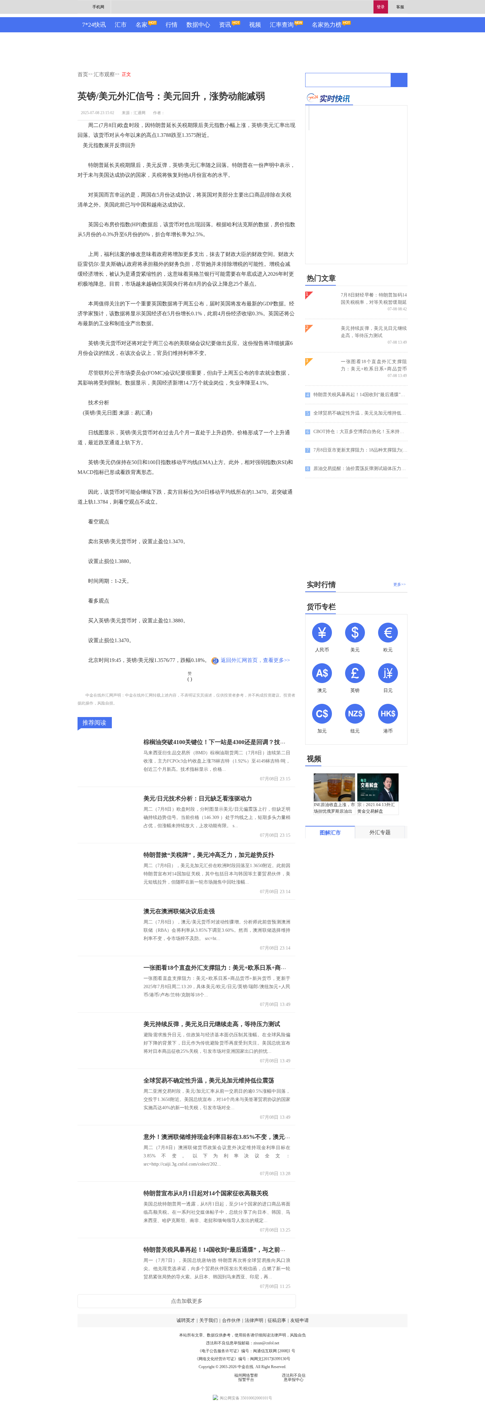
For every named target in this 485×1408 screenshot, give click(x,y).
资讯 (225, 24)
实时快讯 (329, 97)
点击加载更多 (187, 1301)
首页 (83, 74)
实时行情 (321, 584)
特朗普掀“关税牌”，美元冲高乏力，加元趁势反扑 (209, 855)
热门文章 (321, 278)
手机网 (98, 7)
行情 (172, 24)
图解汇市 (330, 832)
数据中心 (198, 24)
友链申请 (299, 1320)
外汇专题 (380, 832)
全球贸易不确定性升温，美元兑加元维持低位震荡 (209, 1080)
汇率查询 (282, 24)
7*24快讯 (94, 24)
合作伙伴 (231, 1320)
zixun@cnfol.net (266, 1343)
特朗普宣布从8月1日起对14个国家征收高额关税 (206, 1193)
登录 (381, 7)
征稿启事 (277, 1320)
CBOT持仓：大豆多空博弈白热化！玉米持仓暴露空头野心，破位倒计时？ (357, 431)
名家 (141, 24)
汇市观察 (104, 74)
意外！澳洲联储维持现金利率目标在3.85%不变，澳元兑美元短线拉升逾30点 (244, 1137)
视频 (255, 24)
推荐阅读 (94, 722)
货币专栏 (321, 607)
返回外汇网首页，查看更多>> (255, 660)
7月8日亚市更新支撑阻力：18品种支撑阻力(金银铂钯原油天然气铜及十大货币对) (357, 450)
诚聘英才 (186, 1320)
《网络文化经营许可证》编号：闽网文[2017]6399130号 (242, 1359)
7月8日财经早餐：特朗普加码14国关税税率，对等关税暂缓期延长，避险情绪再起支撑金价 (374, 302)
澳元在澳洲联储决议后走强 (179, 911)
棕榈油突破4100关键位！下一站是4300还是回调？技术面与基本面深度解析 (242, 742)
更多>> (399, 584)
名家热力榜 (326, 24)
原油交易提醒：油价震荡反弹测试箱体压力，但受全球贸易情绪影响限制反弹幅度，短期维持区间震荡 (357, 468)
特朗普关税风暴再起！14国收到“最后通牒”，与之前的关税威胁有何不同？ (242, 1249)
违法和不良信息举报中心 (294, 1377)
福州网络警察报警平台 (246, 1377)
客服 (400, 7)
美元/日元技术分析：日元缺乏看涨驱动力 (198, 798)
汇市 (121, 24)
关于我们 (208, 1320)
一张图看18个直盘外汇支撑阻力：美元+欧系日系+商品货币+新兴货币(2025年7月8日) (254, 967)
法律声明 (254, 1320)
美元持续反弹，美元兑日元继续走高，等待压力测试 (212, 1024)
